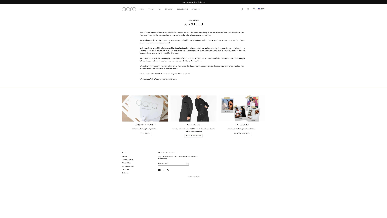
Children (169, 9)
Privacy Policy (126, 163)
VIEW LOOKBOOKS (242, 133)
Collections (182, 9)
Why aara (145, 133)
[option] (193, 2)
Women (151, 9)
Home (142, 9)
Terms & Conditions (128, 166)
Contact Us (125, 173)
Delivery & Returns (127, 160)
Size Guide (125, 170)
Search (124, 153)
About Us (196, 9)
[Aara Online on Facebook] (164, 170)
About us (124, 156)
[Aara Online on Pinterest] (168, 170)
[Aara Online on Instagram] (159, 170)
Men (160, 9)
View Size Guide (193, 136)
